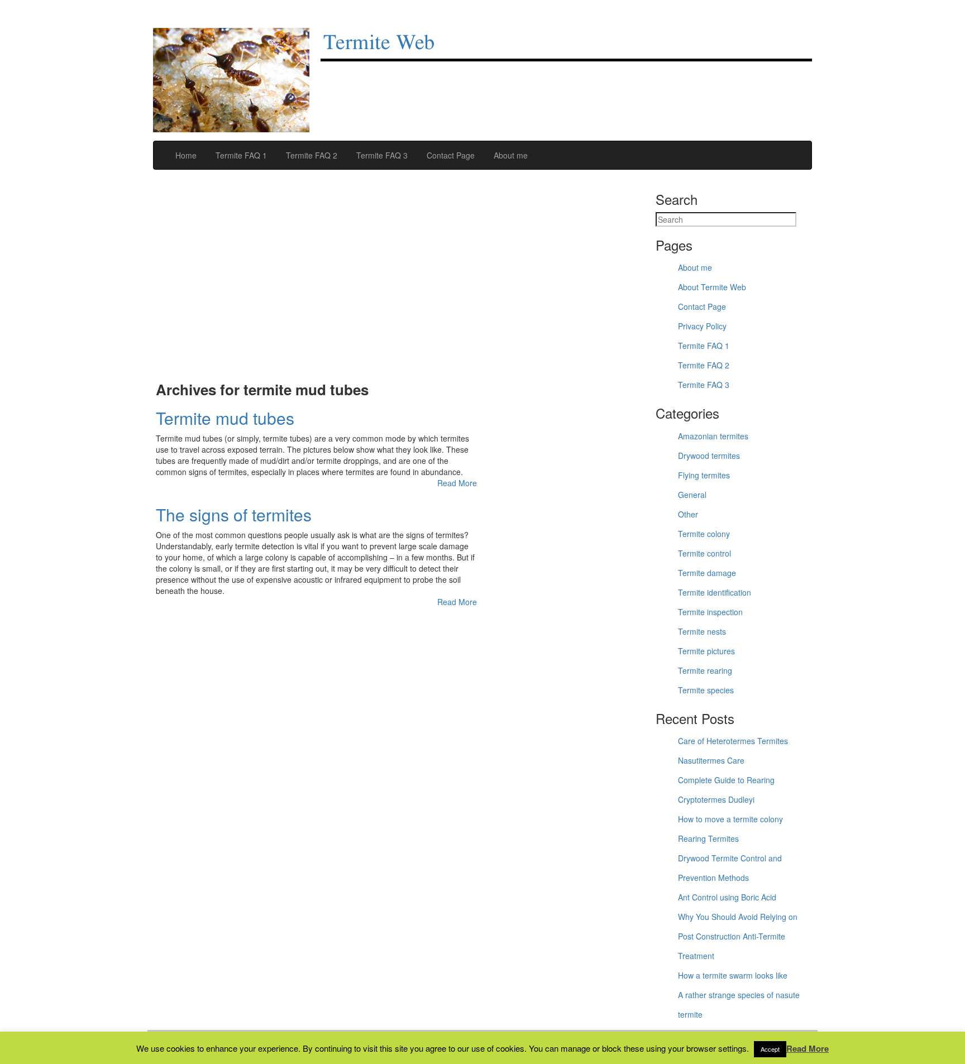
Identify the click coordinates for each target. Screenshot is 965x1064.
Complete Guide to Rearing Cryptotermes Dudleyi (726, 789)
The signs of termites (234, 514)
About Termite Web (712, 287)
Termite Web (378, 43)
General (692, 494)
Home (185, 155)
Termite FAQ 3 (381, 155)
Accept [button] (770, 1048)
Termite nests (702, 631)
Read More (457, 482)
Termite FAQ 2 (310, 155)
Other (688, 514)
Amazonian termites (713, 436)
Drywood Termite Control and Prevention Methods (730, 867)
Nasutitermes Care (711, 760)
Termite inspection (710, 611)
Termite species (706, 690)
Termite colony (704, 533)
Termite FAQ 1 (240, 155)
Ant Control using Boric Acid (727, 897)
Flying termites (704, 475)
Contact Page (449, 155)
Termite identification (714, 592)
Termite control (704, 553)
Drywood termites (709, 455)
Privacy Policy (702, 326)
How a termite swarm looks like (732, 975)
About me (509, 155)
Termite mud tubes (225, 418)
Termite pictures (706, 650)
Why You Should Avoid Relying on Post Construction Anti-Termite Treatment (737, 936)
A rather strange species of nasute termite (739, 1004)
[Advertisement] (316, 281)
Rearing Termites (708, 838)
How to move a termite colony (730, 819)
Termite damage (707, 572)
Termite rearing (705, 670)
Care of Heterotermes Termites (733, 740)
